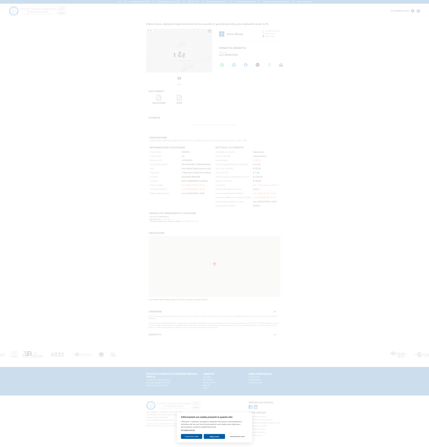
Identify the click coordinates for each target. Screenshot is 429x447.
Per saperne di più (188, 430)
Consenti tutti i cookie (191, 436)
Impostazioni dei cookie (237, 436)
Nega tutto (214, 436)
